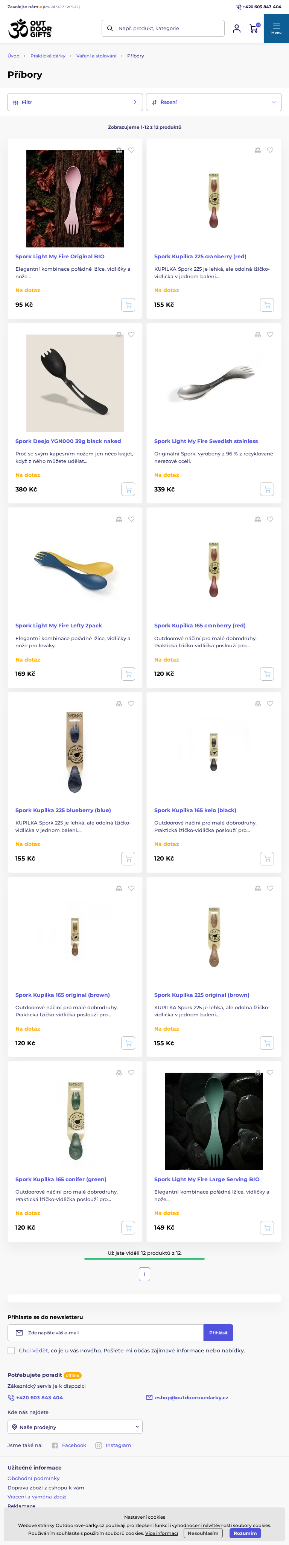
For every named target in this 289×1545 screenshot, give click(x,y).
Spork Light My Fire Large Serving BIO (207, 1179)
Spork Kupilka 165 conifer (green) (60, 1179)
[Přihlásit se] (236, 29)
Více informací (161, 1533)
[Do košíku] (267, 304)
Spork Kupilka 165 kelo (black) (195, 810)
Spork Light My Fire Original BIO (60, 256)
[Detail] (128, 304)
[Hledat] (110, 28)
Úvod (14, 56)
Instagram (118, 1445)
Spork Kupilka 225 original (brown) (201, 995)
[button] (276, 28)
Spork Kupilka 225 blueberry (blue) (63, 810)
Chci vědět (33, 1350)
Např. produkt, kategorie (149, 28)
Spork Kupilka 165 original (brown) (62, 995)
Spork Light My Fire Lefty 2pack (58, 625)
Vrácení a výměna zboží (37, 1497)
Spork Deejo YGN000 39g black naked (68, 441)
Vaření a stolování (96, 56)
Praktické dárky (47, 56)
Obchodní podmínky (33, 1478)
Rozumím (245, 1533)
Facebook (74, 1445)
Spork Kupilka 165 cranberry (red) (200, 625)
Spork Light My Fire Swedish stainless (206, 441)
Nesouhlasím (203, 1533)
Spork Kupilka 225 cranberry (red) (200, 256)
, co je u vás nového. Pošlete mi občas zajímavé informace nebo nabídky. (132, 1350)
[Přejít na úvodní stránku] (30, 28)
